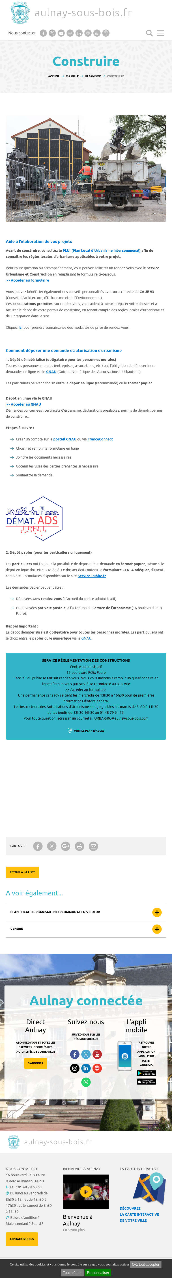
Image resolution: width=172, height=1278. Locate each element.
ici (21, 327)
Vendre (16, 929)
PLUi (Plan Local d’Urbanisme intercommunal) (102, 250)
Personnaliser (98, 1273)
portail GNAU (64, 439)
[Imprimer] (79, 846)
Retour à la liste (22, 872)
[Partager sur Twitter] (51, 846)
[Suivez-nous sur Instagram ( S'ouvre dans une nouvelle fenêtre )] (75, 1068)
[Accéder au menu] (160, 33)
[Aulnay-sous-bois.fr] (19, 13)
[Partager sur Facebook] (38, 846)
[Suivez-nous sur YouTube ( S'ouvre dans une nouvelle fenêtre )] (97, 1054)
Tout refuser (72, 1273)
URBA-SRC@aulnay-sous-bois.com (121, 718)
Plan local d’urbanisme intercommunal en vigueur (55, 912)
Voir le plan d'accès (89, 731)
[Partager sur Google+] (65, 846)
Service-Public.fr (92, 576)
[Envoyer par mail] (93, 846)
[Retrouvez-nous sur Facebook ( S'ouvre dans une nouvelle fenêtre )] (75, 1054)
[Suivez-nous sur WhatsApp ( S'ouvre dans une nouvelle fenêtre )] (86, 1082)
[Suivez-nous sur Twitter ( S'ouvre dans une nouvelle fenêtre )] (86, 1054)
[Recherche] (149, 33)
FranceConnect (100, 439)
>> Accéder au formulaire (27, 280)
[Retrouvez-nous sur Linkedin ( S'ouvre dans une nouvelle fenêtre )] (86, 1068)
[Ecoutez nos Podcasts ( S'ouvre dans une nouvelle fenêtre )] (97, 1068)
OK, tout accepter (145, 1264)
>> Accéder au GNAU (23, 404)
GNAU (51, 372)
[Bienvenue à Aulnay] (86, 1192)
